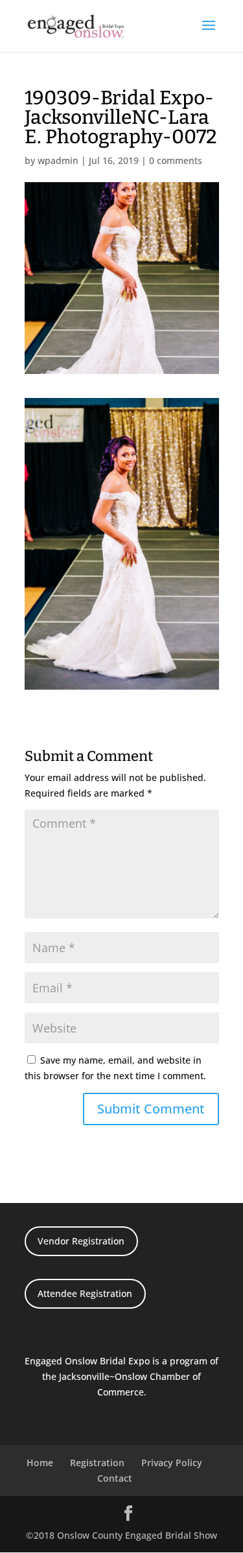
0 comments (175, 160)
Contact (114, 1478)
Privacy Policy (171, 1462)
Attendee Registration (85, 1293)
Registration (97, 1462)
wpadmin (58, 160)
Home (40, 1462)
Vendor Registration (81, 1241)
